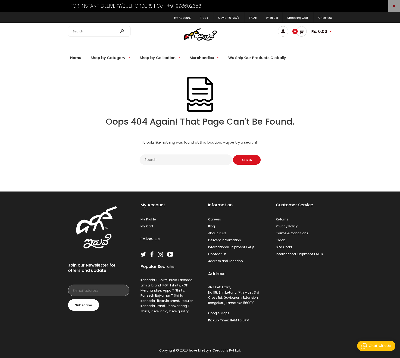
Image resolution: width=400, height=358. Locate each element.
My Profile (148, 219)
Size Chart (284, 247)
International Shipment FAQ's (299, 254)
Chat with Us (380, 345)
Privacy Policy (287, 226)
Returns (282, 219)
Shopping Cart (297, 18)
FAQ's (253, 18)
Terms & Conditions (292, 233)
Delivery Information (224, 240)
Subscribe (83, 305)
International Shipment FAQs (231, 247)
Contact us (217, 254)
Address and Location (225, 261)
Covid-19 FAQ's (228, 18)
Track (204, 18)
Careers (214, 219)
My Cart (147, 226)
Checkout (325, 18)
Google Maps (218, 313)
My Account (182, 18)
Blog (211, 226)
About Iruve (217, 233)
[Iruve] (200, 42)
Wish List (272, 18)
